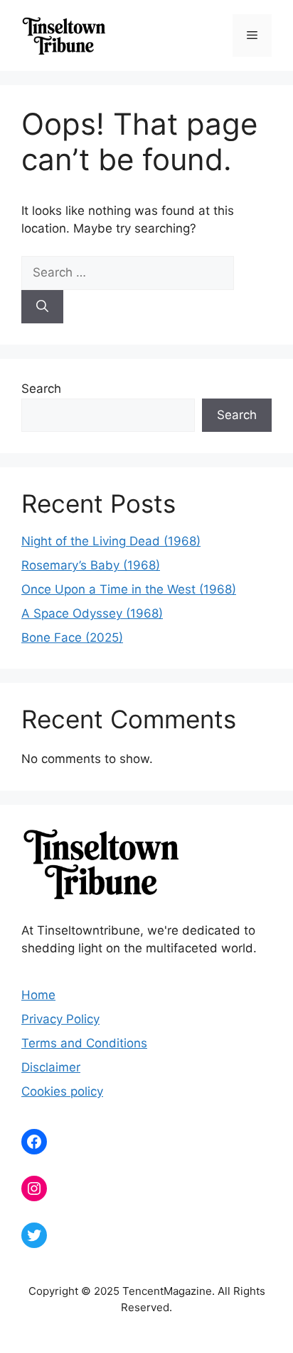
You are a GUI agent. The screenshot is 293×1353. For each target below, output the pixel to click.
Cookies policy (62, 1091)
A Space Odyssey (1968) (92, 613)
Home (38, 995)
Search (41, 389)
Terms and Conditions (84, 1043)
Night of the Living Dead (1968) (111, 541)
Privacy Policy (60, 1019)
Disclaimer (50, 1067)
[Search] (42, 307)
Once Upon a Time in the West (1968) (128, 589)
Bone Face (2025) (72, 637)
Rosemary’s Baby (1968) (90, 565)
